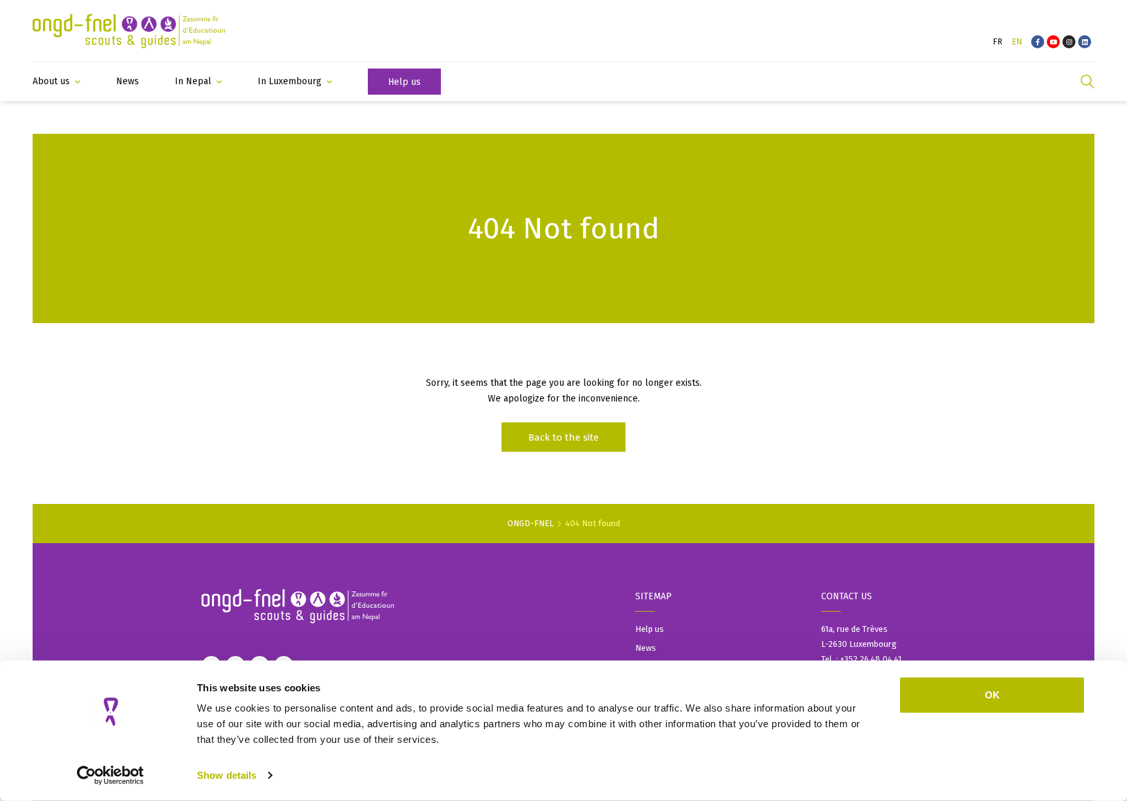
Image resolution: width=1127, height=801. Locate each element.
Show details (226, 775)
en (1017, 41)
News (645, 648)
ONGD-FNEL (530, 523)
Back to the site (563, 437)
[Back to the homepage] (129, 30)
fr (997, 41)
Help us (649, 629)
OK (992, 694)
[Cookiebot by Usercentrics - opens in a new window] (110, 775)
